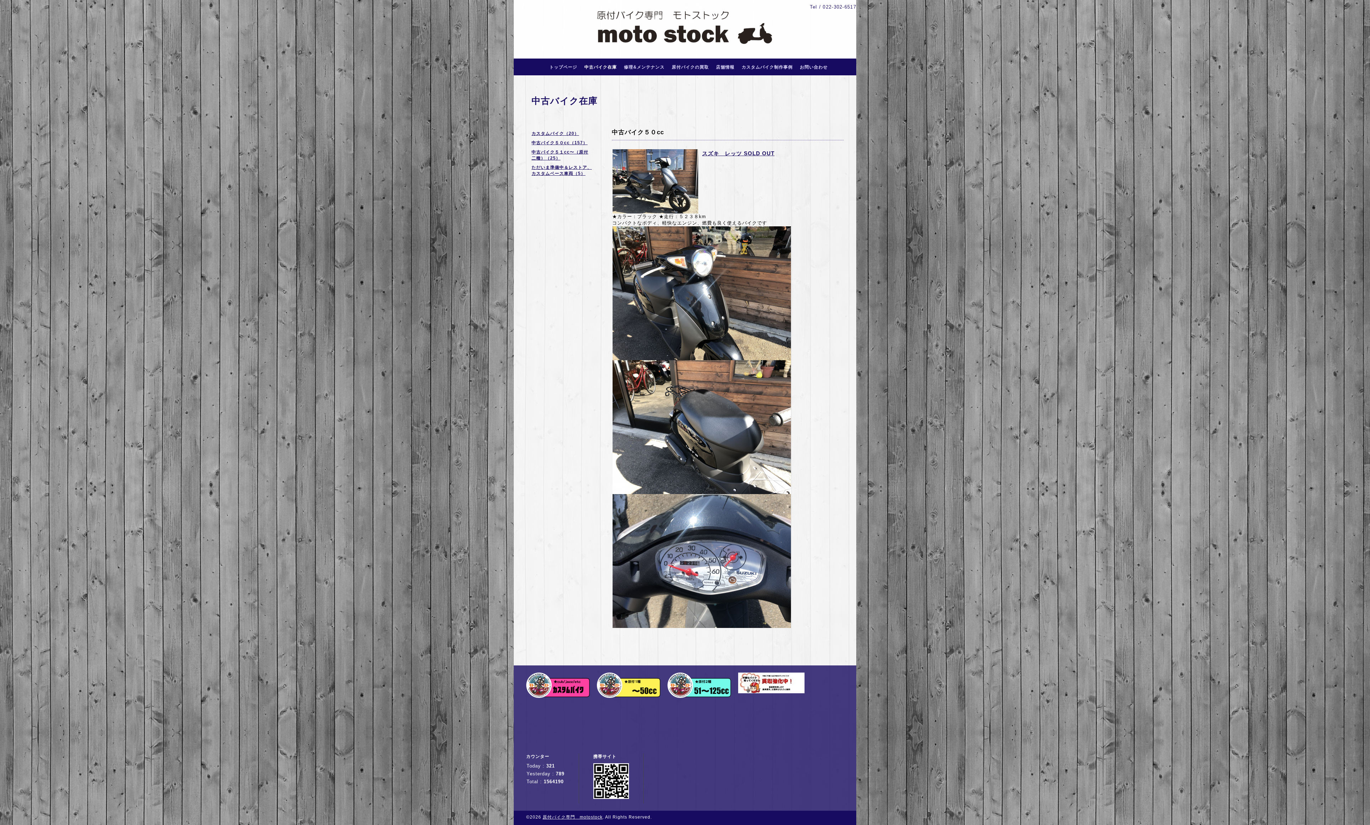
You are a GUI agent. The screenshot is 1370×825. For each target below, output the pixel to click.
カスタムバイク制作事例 (767, 67)
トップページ (563, 67)
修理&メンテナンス (644, 67)
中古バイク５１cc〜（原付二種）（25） (560, 155)
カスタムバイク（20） (555, 133)
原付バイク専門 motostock (573, 817)
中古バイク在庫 (600, 67)
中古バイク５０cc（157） (560, 142)
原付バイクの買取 (690, 67)
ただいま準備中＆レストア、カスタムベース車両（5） (562, 170)
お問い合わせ (814, 67)
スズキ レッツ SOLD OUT (738, 153)
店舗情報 (725, 67)
